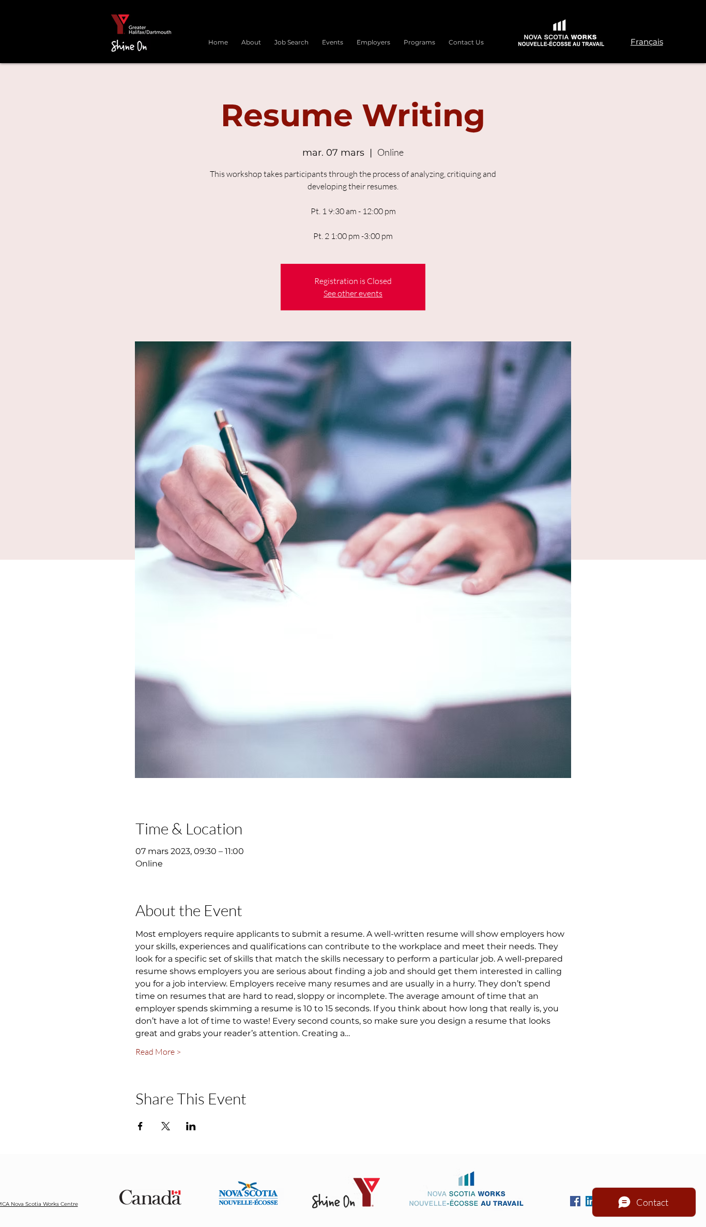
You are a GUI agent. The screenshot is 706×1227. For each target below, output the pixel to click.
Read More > (158, 1051)
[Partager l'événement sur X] (166, 1126)
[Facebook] (575, 1201)
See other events (353, 293)
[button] (419, 37)
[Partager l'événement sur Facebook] (140, 1126)
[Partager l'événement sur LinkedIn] (191, 1126)
